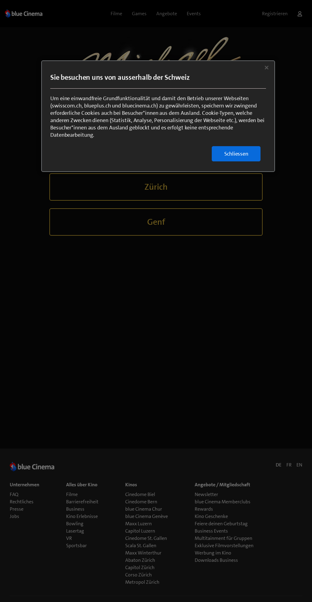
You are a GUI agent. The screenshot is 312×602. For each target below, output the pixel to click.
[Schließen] (266, 67)
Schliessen (236, 153)
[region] (158, 116)
